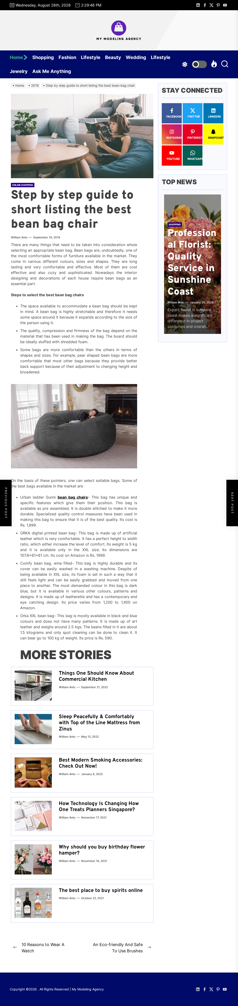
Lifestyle (90, 57)
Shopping (43, 57)
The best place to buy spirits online (101, 891)
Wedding (136, 57)
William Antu (19, 237)
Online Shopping (22, 185)
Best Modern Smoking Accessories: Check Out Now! (100, 763)
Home (16, 57)
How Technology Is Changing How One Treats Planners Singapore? (99, 807)
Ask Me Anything (51, 71)
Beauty (113, 57)
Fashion (67, 57)
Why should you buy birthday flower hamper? (102, 850)
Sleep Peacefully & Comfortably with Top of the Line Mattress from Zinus (99, 723)
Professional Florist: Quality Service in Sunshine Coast (192, 262)
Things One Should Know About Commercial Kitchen (96, 676)
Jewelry (19, 71)
